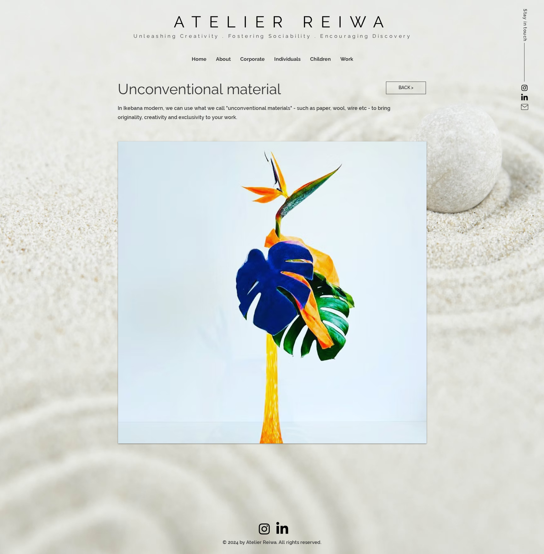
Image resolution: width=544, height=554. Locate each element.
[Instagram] (524, 88)
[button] (272, 292)
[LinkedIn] (524, 98)
